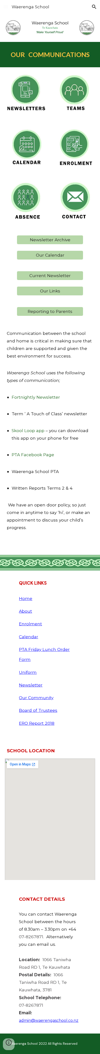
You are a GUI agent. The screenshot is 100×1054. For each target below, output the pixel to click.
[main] (50, 54)
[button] (6, 6)
